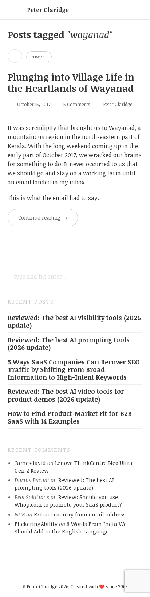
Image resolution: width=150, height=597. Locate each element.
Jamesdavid (30, 462)
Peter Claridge (48, 10)
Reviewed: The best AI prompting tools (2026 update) (69, 343)
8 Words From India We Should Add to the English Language (71, 527)
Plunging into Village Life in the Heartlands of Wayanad (71, 82)
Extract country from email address (80, 514)
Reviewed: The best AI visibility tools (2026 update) (74, 321)
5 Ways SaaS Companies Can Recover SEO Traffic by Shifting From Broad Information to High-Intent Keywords (74, 369)
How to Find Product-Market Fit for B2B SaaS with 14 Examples (70, 417)
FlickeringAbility (36, 523)
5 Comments (76, 104)
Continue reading (42, 217)
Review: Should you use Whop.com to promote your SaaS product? (68, 500)
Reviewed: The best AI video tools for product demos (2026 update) (66, 395)
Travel (39, 57)
